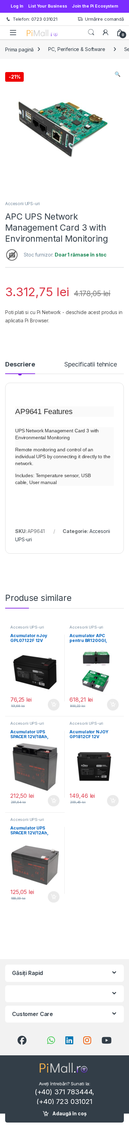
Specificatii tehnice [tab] (90, 364)
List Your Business (47, 6)
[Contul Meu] (105, 32)
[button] (117, 74)
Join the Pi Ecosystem (95, 6)
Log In (17, 6)
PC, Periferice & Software (76, 49)
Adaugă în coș (69, 1113)
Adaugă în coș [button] (50, 705)
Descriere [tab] (20, 364)
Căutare (91, 32)
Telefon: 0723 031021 (35, 19)
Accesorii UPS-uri (22, 203)
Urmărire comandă (104, 19)
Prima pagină (19, 49)
